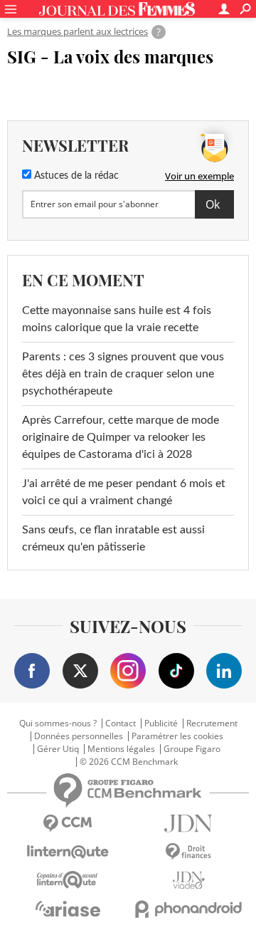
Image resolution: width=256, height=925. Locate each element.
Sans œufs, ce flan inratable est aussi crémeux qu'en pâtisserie (113, 538)
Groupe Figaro (192, 749)
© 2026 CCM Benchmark (129, 762)
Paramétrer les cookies (177, 736)
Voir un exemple (199, 175)
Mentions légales (121, 749)
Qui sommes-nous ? (58, 723)
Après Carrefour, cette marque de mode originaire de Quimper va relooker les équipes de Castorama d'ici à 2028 (120, 437)
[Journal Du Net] (188, 823)
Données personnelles (78, 736)
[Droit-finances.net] (188, 852)
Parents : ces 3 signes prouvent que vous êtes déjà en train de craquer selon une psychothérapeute (123, 374)
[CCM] (67, 823)
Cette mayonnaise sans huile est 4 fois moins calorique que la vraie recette (116, 319)
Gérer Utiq (58, 749)
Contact (120, 723)
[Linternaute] (67, 852)
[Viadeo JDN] (188, 880)
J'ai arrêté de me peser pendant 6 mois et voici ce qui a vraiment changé (123, 492)
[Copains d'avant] (67, 880)
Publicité (161, 723)
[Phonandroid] (188, 909)
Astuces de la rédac (75, 176)
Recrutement (212, 723)
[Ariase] (67, 908)
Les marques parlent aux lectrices (77, 31)
